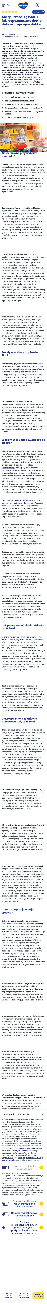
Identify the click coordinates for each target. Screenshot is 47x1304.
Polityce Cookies (20, 1150)
